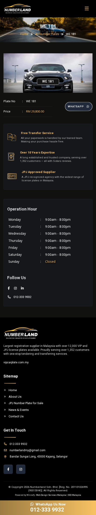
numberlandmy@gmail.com (27, 450)
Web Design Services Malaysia (51, 495)
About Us (15, 396)
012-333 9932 (22, 297)
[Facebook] (8, 288)
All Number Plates (47, 34)
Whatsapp (76, 106)
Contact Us (16, 416)
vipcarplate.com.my (16, 362)
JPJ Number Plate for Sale (26, 403)
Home (24, 34)
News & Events (19, 410)
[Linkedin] (22, 288)
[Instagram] (15, 288)
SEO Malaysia (74, 495)
